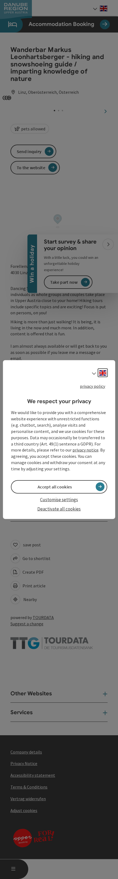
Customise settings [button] (59, 500)
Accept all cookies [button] (55, 487)
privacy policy (92, 386)
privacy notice (85, 450)
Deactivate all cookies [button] (59, 509)
